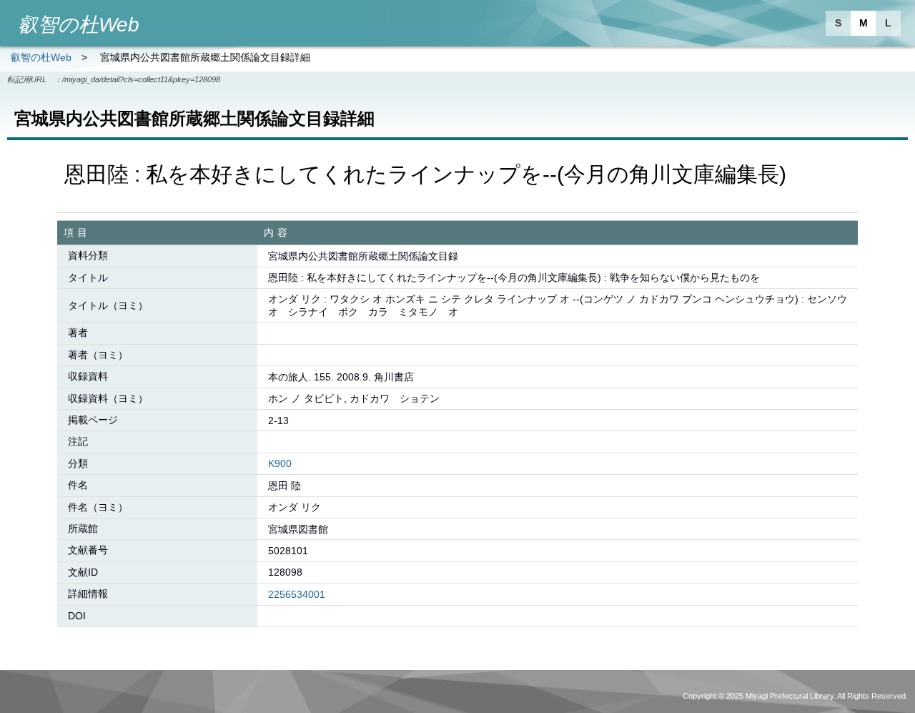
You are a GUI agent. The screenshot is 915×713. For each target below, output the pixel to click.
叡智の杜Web (41, 57)
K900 (280, 463)
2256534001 (296, 594)
